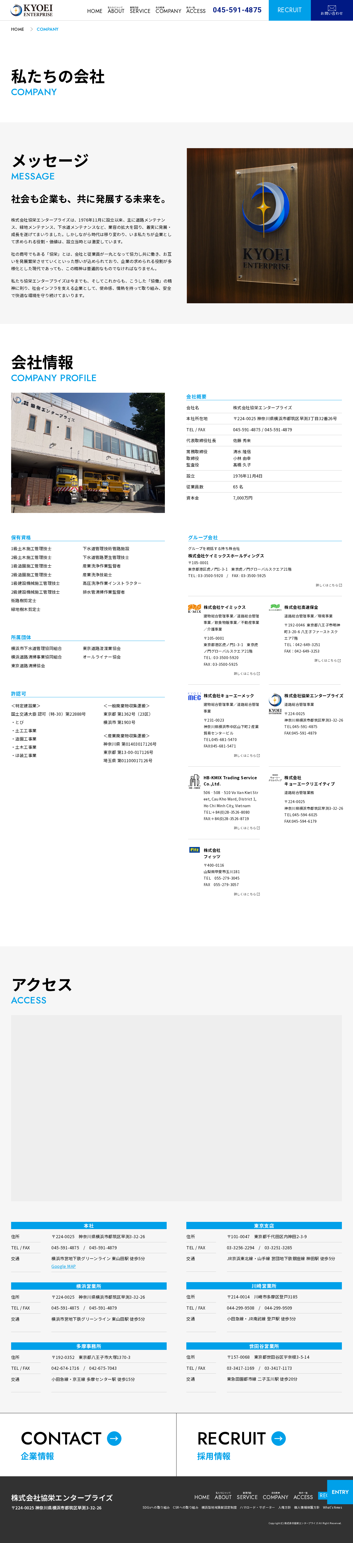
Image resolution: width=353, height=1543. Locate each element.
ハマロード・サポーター (257, 1507)
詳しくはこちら (327, 585)
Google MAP (63, 1266)
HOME (17, 29)
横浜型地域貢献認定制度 (219, 1507)
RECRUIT (290, 9)
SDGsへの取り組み (156, 1507)
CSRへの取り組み (185, 1507)
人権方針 (284, 1507)
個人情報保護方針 (307, 1507)
